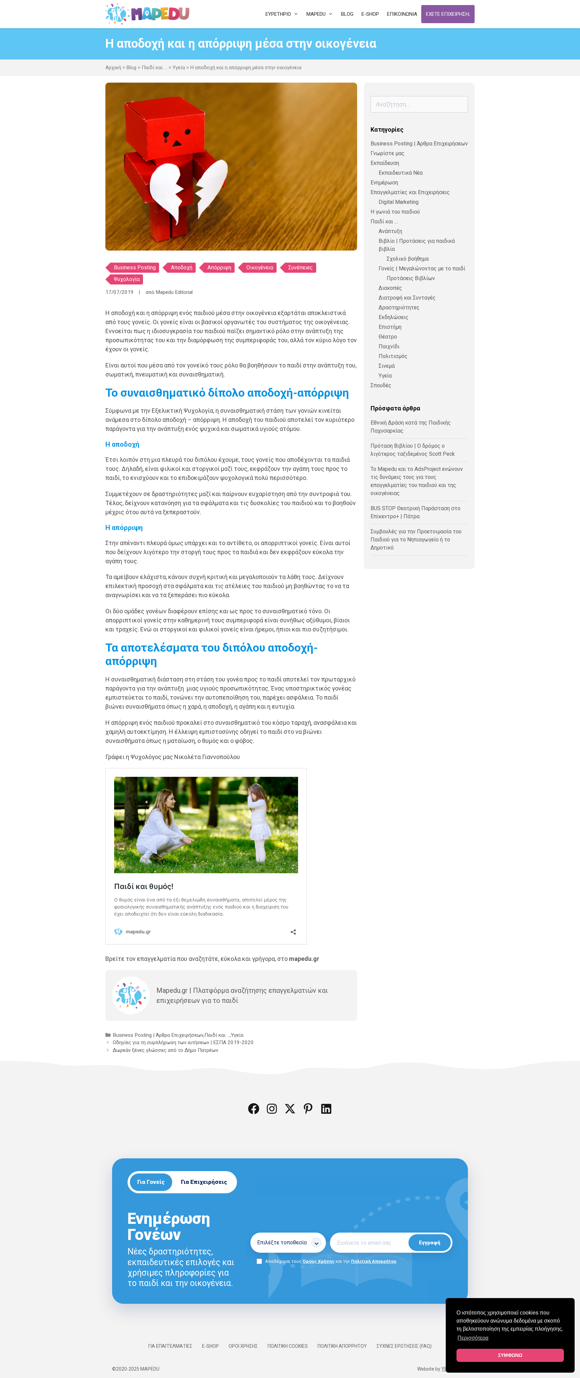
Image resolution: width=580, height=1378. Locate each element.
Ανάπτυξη (390, 231)
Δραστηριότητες (399, 307)
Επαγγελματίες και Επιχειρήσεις (410, 192)
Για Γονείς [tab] (151, 1182)
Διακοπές (390, 288)
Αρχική (113, 67)
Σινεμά (387, 366)
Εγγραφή (429, 1243)
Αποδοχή (181, 267)
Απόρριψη (219, 267)
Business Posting (135, 267)
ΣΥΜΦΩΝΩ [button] (510, 1355)
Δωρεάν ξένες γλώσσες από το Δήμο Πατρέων (165, 1050)
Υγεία (179, 67)
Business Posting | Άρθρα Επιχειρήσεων (158, 1035)
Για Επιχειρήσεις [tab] (204, 1182)
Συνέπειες (300, 267)
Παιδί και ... (154, 67)
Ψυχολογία (127, 279)
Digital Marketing (399, 202)
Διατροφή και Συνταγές (407, 298)
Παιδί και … (384, 221)
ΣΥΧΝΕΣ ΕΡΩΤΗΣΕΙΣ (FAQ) (404, 1346)
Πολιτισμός (393, 356)
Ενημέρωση (384, 182)
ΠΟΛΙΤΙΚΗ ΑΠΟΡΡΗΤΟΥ (342, 1346)
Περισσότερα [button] (472, 1338)
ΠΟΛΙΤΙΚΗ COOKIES (288, 1346)
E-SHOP (210, 1346)
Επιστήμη (390, 327)
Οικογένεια (259, 267)
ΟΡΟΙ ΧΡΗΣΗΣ (243, 1346)
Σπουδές (381, 385)
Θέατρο (388, 337)
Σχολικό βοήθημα (408, 259)
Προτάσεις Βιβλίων (411, 278)
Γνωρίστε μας (387, 153)
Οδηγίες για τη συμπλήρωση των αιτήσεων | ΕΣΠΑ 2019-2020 (183, 1042)
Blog (131, 67)
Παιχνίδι (389, 346)
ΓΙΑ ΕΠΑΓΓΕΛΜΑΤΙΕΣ (170, 1346)
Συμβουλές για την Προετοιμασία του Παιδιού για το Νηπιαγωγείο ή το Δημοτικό (416, 539)
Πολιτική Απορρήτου (373, 1261)
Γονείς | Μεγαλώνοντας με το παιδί (422, 268)
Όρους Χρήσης (319, 1261)
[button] (253, 1108)
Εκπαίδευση (385, 163)
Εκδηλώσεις (393, 317)
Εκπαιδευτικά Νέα (401, 173)
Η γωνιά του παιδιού (395, 212)
